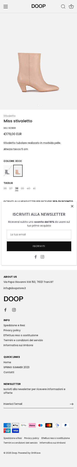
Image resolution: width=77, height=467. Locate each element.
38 (16, 188)
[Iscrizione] (71, 404)
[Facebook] (35, 256)
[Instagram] (42, 256)
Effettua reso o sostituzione (21, 335)
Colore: (13, 161)
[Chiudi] (72, 206)
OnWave (35, 453)
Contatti (9, 372)
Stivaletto (10, 116)
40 (28, 188)
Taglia (8, 183)
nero (8, 170)
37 (10, 188)
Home (7, 362)
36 (5, 188)
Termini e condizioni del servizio (23, 340)
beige (18, 170)
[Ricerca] (63, 7)
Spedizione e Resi (14, 325)
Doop (14, 453)
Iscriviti (39, 246)
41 (34, 188)
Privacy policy (12, 330)
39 (22, 188)
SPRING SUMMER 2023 (16, 367)
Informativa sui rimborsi (18, 345)
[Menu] (6, 6)
